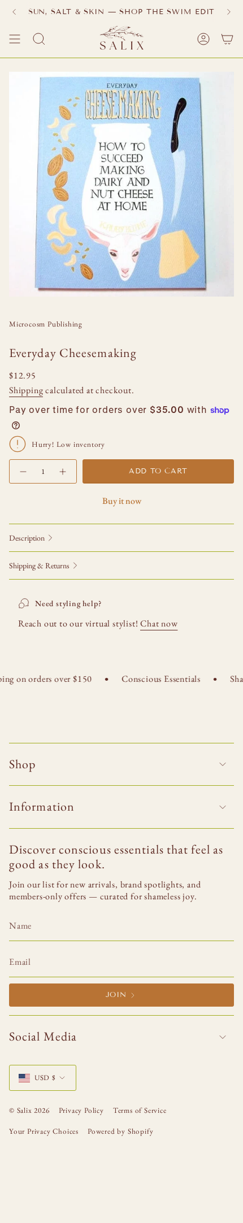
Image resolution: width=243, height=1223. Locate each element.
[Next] (229, 12)
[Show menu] (14, 39)
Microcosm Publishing (46, 324)
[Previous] (14, 12)
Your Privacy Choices (44, 1131)
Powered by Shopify (120, 1131)
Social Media (43, 1036)
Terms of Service (140, 1110)
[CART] (227, 39)
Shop (22, 764)
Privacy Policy (81, 1110)
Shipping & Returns (39, 565)
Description (27, 538)
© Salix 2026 (29, 1110)
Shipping (26, 390)
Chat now (158, 623)
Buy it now (121, 501)
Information (42, 806)
